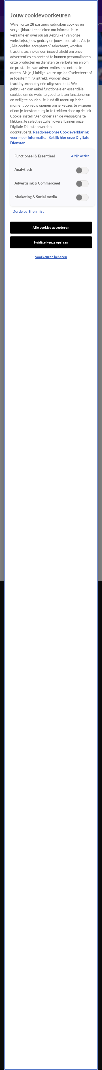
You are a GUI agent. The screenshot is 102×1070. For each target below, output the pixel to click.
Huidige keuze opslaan (51, 242)
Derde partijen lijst (28, 211)
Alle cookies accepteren (51, 227)
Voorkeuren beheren (51, 257)
